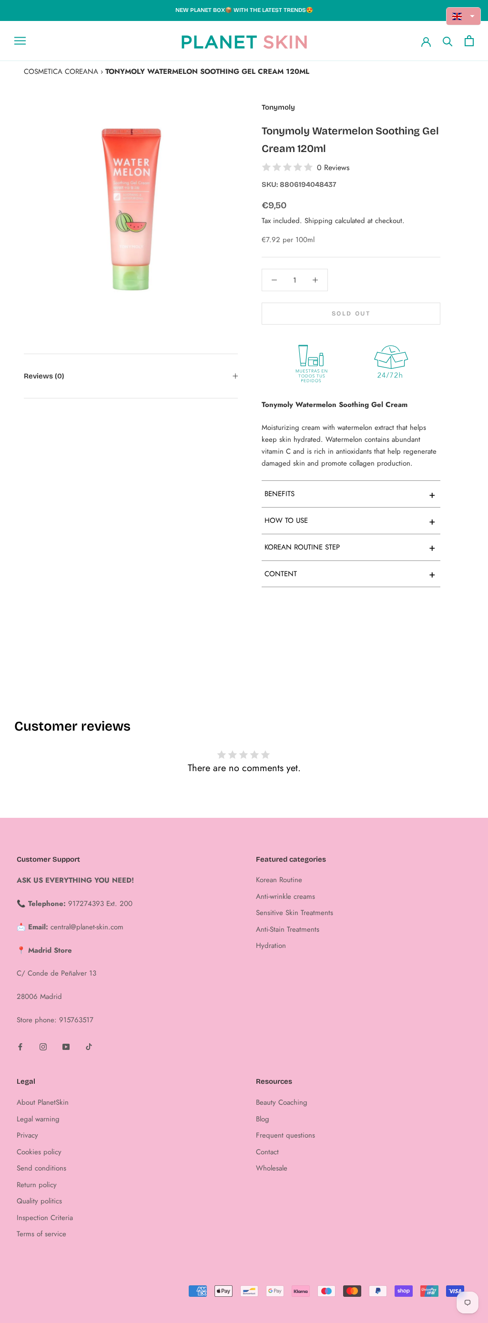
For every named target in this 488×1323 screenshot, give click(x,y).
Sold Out (351, 313)
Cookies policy (39, 1152)
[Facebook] (20, 1046)
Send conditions (41, 1168)
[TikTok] (88, 1046)
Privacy (27, 1135)
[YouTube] (66, 1046)
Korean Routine (279, 880)
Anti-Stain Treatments (287, 929)
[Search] (448, 41)
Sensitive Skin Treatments (294, 912)
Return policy (37, 1185)
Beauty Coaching (281, 1102)
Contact (267, 1152)
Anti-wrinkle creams (285, 896)
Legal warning (38, 1119)
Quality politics (39, 1201)
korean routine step (350, 547)
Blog (262, 1119)
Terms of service (41, 1234)
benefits (350, 494)
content (350, 573)
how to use (350, 521)
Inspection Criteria (45, 1217)
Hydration (271, 945)
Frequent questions (285, 1135)
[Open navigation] (20, 41)
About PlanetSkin (43, 1102)
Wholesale (271, 1168)
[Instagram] (43, 1046)
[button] (464, 16)
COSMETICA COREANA (61, 71)
